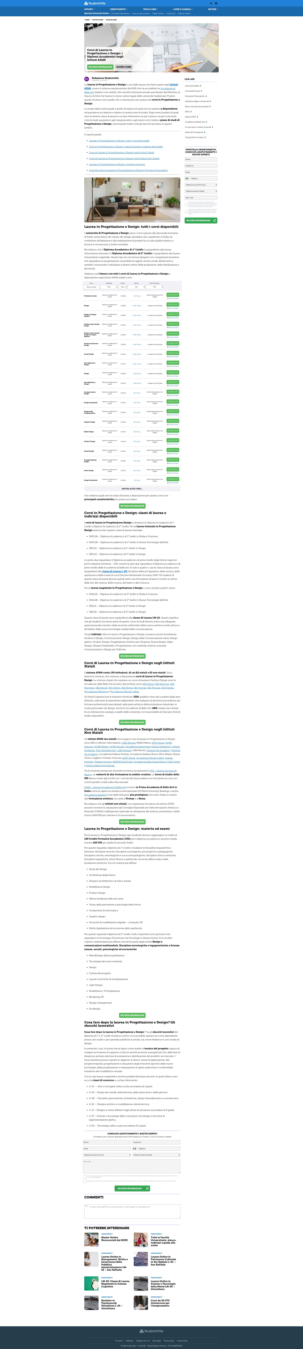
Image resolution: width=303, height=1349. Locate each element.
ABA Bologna (162, 684)
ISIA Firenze (140, 687)
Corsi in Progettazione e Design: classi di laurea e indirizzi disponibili (126, 146)
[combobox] (135, 1148)
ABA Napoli (101, 687)
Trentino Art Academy (158, 750)
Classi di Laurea (184, 13)
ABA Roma (148, 684)
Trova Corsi (150, 9)
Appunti (88, 9)
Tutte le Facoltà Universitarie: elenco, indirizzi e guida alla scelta (163, 1241)
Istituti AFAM (97, 20)
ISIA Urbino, (115, 687)
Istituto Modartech (161, 746)
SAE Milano (136, 296)
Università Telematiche (120, 13)
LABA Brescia (128, 742)
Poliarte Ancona (102, 761)
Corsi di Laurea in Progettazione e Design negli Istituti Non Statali (124, 158)
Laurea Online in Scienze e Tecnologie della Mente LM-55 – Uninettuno (163, 1285)
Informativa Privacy (97, 1176)
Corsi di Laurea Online (140, 13)
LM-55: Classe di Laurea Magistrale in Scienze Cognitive (115, 1284)
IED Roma (137, 480)
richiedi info (173, 295)
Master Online (158, 13)
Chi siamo (119, 1341)
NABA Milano (137, 305)
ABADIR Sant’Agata (123, 761)
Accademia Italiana (95, 795)
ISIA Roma (127, 687)
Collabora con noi (143, 1341)
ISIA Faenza (167, 687)
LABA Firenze (124, 750)
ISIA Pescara (153, 687)
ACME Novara (117, 746)
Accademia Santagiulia (137, 746)
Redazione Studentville (105, 78)
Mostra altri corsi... (132, 489)
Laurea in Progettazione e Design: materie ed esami (117, 164)
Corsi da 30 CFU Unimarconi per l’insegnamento (160, 1303)
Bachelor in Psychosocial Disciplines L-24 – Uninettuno (112, 1304)
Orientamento (118, 9)
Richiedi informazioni (132, 506)
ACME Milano (101, 746)
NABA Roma (137, 373)
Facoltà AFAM (111, 20)
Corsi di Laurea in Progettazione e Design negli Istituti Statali (121, 152)
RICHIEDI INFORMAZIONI (100, 67)
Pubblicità (129, 1341)
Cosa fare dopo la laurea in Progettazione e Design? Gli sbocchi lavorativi (128, 170)
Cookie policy (182, 1341)
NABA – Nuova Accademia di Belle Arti (105, 787)
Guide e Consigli (183, 9)
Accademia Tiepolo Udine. (125, 691)
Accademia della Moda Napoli (150, 761)
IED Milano (136, 393)
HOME (87, 20)
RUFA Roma (158, 742)
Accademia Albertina (96, 691)
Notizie (212, 9)
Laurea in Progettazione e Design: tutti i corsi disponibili (119, 140)
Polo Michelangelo (106, 750)
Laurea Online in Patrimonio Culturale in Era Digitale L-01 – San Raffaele (163, 1260)
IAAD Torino (173, 761)
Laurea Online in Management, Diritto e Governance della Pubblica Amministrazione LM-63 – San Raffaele (114, 1263)
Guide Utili (171, 13)
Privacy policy (169, 1341)
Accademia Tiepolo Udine (150, 758)
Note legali (157, 1341)
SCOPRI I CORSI (123, 67)
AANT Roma (128, 758)
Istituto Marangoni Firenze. (100, 765)
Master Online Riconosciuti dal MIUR (114, 1238)
